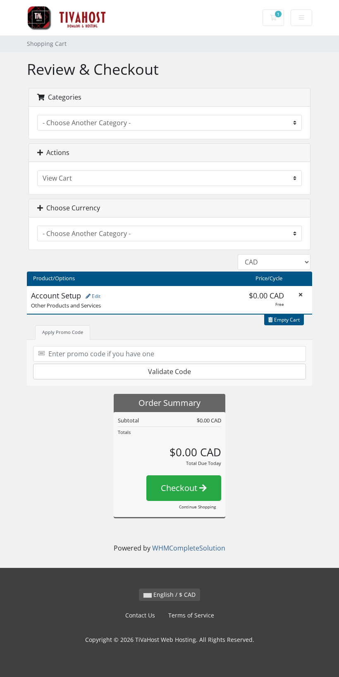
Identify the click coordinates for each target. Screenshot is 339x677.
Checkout (180, 487)
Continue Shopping (197, 507)
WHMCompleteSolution (188, 548)
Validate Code (169, 371)
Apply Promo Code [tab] (62, 332)
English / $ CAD (174, 594)
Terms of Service (191, 615)
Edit (95, 296)
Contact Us (140, 615)
